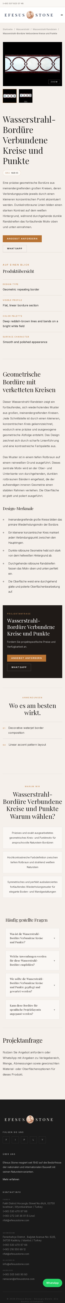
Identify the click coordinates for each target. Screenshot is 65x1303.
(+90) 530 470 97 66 (15, 1211)
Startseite (8, 29)
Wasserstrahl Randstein (45, 29)
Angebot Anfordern (22, 238)
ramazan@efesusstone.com (18, 1278)
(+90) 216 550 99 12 (14, 1249)
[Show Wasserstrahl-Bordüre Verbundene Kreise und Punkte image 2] (26, 96)
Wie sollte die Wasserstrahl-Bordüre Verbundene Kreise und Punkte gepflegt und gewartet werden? (32, 985)
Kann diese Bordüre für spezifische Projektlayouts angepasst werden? (32, 1009)
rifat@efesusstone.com (16, 1220)
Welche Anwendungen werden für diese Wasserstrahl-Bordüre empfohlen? (32, 960)
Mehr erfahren (11, 1179)
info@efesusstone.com (16, 1264)
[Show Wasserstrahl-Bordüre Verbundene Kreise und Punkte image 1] (10, 96)
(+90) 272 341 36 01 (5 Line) (19, 1215)
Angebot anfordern (26, 658)
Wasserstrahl (22, 29)
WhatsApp (14, 248)
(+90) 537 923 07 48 (13, 3)
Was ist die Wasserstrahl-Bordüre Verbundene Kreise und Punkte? (32, 938)
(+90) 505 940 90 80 (15, 1274)
